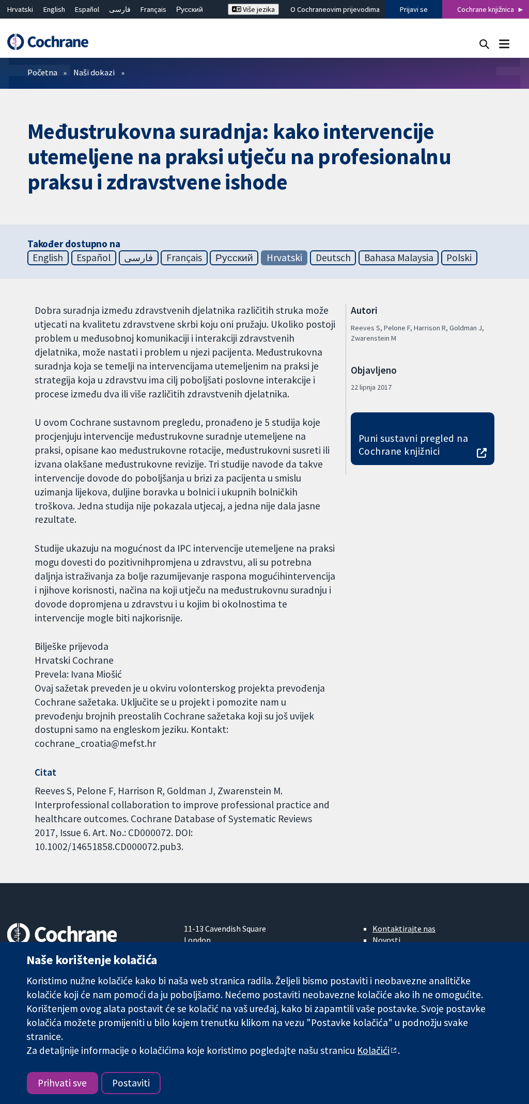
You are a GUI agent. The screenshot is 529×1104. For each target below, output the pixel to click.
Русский (189, 9)
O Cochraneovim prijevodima (335, 9)
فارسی (120, 9)
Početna (42, 72)
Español (87, 9)
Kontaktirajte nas (403, 928)
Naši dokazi (94, 72)
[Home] (52, 42)
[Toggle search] (484, 44)
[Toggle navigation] (504, 44)
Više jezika (258, 9)
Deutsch (333, 257)
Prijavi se (414, 9)
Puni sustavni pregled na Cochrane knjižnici (414, 444)
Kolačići (373, 1050)
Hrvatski (20, 9)
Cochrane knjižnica (485, 9)
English (54, 9)
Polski (459, 257)
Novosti (386, 940)
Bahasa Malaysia (398, 257)
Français (153, 9)
